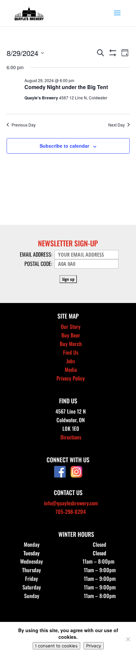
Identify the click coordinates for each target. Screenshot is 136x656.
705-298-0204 (70, 512)
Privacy (93, 645)
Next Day (116, 124)
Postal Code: (38, 264)
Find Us (70, 352)
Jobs (70, 361)
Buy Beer (70, 335)
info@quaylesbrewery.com (71, 503)
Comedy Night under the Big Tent (66, 87)
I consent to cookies (56, 645)
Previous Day (24, 124)
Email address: (36, 254)
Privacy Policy (70, 378)
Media (71, 370)
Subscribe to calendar (64, 145)
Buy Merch (71, 344)
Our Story (71, 326)
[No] (127, 639)
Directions (70, 437)
